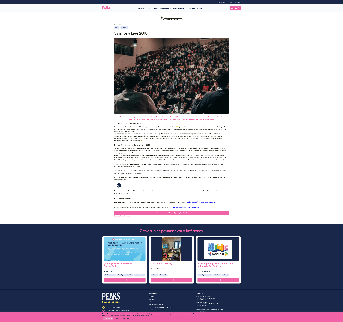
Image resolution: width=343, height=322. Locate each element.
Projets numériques (195, 8)
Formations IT (153, 8)
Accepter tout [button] (108, 318)
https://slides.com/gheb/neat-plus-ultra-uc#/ (184, 207)
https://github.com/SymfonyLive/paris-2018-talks (201, 202)
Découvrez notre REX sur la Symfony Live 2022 (171, 213)
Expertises (141, 8)
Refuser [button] (117, 318)
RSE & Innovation (179, 8)
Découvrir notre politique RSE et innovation (161, 307)
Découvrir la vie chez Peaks (156, 302)
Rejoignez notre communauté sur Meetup (117, 310)
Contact (238, 2)
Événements (222, 2)
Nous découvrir (165, 8)
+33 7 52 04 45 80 (201, 305)
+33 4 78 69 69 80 (201, 300)
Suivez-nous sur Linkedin (113, 307)
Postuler (151, 296)
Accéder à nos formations (156, 304)
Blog (230, 2)
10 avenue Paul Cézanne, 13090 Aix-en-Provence (209, 304)
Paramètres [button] (126, 318)
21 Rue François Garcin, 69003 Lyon (205, 298)
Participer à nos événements (157, 310)
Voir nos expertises (154, 299)
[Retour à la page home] (106, 8)
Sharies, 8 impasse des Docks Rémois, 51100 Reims (209, 309)
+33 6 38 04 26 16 (201, 311)
